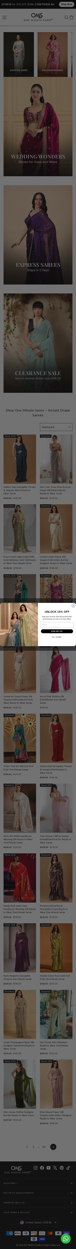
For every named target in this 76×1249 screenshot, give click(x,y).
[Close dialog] (73, 605)
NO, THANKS (57, 637)
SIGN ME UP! (57, 631)
